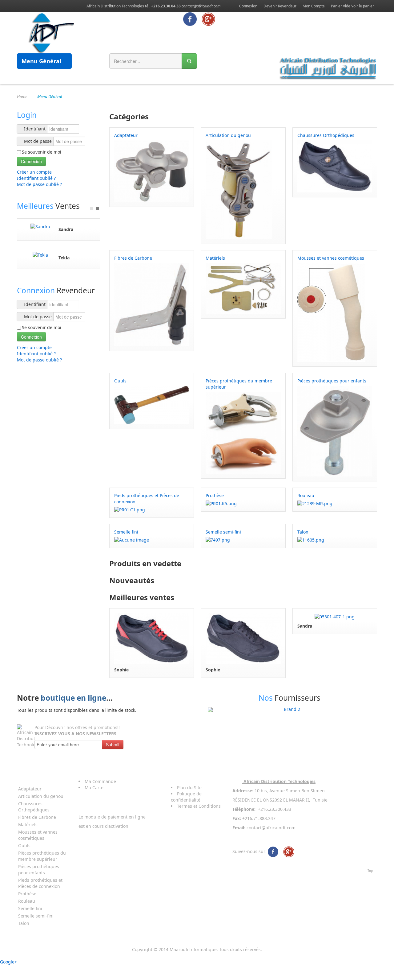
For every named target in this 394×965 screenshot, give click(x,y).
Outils (24, 845)
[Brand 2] (289, 709)
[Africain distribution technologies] (51, 32)
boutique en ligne (73, 698)
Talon (23, 923)
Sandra (65, 229)
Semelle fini (30, 908)
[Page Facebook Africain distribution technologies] (190, 19)
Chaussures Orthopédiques (34, 807)
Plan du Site (189, 787)
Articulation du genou (40, 796)
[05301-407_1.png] (335, 616)
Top (370, 870)
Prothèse (27, 894)
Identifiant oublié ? (36, 178)
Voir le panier (362, 6)
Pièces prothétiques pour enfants (38, 870)
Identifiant (35, 129)
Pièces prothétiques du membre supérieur (42, 856)
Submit (112, 744)
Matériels (28, 824)
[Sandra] (40, 226)
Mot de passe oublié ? (39, 184)
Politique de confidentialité (186, 797)
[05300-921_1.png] (243, 638)
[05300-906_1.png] (151, 638)
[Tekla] (40, 255)
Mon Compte (314, 6)
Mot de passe (38, 141)
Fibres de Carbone (37, 817)
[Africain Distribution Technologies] (273, 851)
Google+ (8, 962)
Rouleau (26, 901)
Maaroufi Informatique (193, 949)
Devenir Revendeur (279, 6)
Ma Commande (100, 781)
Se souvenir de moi (41, 152)
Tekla (64, 258)
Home (22, 96)
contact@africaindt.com (201, 6)
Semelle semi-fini (36, 916)
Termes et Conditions (199, 806)
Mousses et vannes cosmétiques (38, 835)
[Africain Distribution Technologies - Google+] (208, 19)
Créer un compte (35, 172)
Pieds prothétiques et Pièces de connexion (40, 883)
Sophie (121, 670)
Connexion (248, 6)
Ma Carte (94, 787)
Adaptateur (30, 789)
